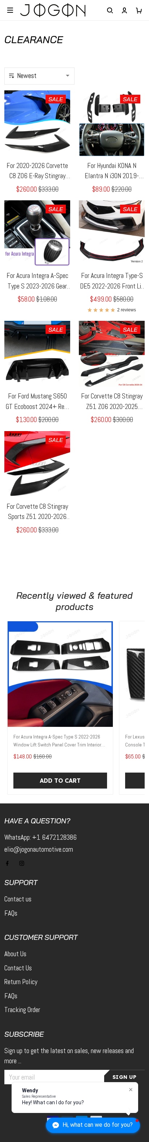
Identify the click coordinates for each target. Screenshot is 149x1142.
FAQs (10, 913)
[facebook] (9, 863)
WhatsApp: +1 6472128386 (40, 837)
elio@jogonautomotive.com (38, 849)
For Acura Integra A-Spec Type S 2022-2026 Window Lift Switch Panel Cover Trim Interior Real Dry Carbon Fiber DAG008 (57, 741)
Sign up (124, 1077)
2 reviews (126, 309)
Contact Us (18, 968)
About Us (15, 953)
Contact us (17, 899)
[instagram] (24, 863)
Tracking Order (22, 1009)
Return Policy (20, 981)
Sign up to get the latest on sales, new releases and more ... (69, 1056)
